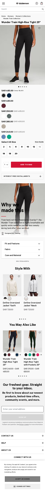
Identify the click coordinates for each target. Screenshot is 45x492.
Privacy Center (24, 424)
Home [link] (3, 16)
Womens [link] (11, 16)
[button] (3, 3)
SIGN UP (22, 417)
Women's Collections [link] (23, 16)
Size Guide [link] (39, 142)
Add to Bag (26, 165)
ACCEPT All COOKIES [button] (22, 479)
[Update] (39, 28)
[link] (36, 3)
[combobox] (22, 9)
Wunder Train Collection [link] (11, 18)
